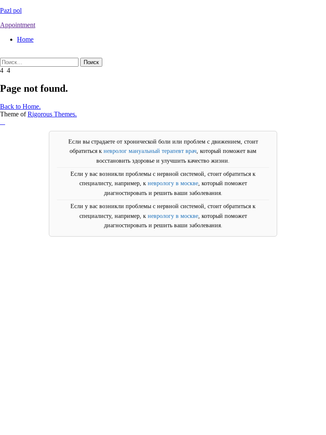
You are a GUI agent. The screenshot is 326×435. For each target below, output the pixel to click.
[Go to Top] (2, 121)
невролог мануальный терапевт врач (150, 151)
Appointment (17, 24)
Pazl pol (11, 10)
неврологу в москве (173, 183)
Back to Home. (20, 106)
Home (25, 39)
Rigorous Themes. (52, 114)
